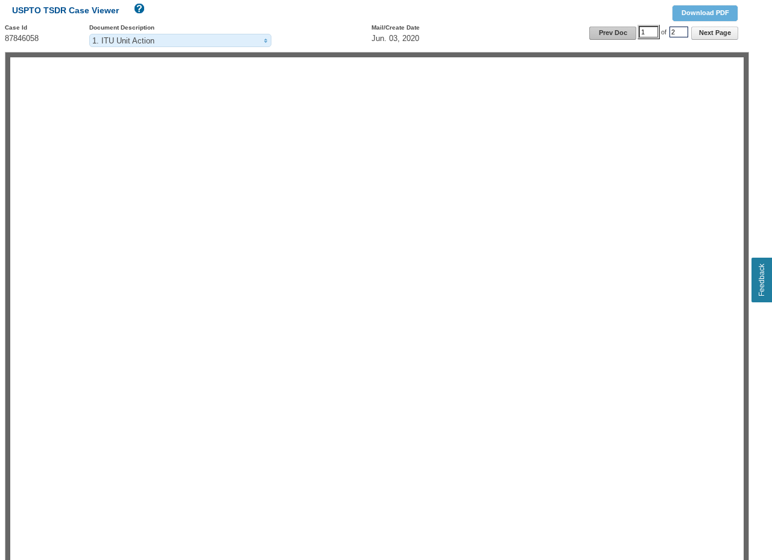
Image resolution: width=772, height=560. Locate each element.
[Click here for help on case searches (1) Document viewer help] (138, 11)
